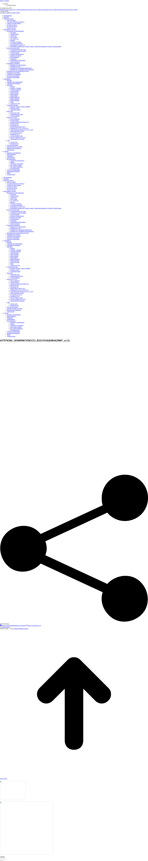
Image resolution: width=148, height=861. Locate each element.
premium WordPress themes (20, 628)
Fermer (2, 857)
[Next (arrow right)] (2, 860)
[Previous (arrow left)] (0, 860)
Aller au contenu (4, 0)
